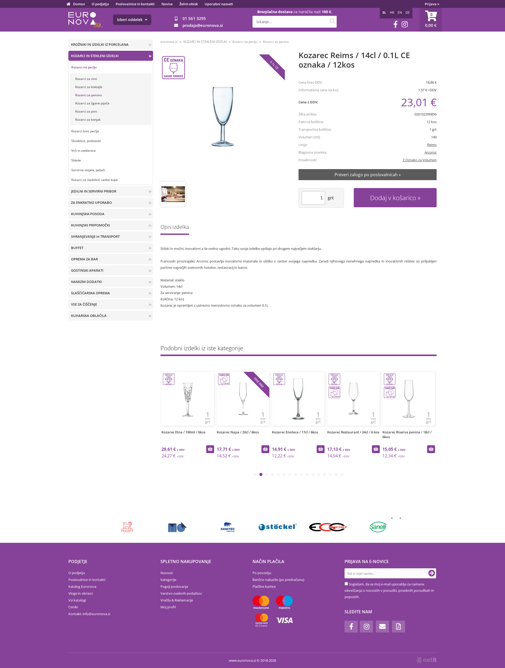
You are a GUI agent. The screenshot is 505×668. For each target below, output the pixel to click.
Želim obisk (188, 4)
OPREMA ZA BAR (84, 259)
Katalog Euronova (82, 586)
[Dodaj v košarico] (210, 449)
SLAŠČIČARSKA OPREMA (90, 293)
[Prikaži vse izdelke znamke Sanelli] (378, 527)
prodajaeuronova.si (203, 25)
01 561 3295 (194, 18)
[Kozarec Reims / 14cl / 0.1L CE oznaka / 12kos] (222, 116)
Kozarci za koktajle (88, 87)
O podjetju (100, 4)
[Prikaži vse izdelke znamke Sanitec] (228, 527)
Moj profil (168, 607)
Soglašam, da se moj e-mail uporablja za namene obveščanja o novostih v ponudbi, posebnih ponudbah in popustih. (389, 590)
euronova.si (169, 41)
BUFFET (77, 247)
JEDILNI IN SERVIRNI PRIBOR (93, 191)
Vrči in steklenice (83, 150)
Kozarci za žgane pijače (92, 103)
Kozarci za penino (88, 95)
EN (400, 12)
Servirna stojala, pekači (88, 170)
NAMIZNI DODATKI (86, 281)
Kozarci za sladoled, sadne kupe (94, 180)
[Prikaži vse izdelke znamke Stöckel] (278, 527)
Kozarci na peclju (84, 67)
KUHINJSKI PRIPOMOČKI (90, 225)
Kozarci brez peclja (85, 131)
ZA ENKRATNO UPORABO (91, 202)
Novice (167, 4)
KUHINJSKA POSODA (87, 213)
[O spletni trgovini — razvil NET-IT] (427, 660)
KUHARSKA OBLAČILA (89, 315)
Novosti (166, 572)
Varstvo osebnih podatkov (181, 593)
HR (392, 12)
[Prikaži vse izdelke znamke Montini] (177, 527)
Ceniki (73, 607)
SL (384, 12)
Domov (79, 4)
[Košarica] (431, 20)
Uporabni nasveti (219, 4)
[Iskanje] (332, 22)
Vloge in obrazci (80, 593)
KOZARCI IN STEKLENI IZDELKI (95, 55)
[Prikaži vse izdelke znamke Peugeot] (127, 527)
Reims (432, 144)
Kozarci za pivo (86, 111)
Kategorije (168, 579)
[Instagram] (405, 24)
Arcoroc (431, 152)
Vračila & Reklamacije (176, 600)
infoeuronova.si (96, 613)
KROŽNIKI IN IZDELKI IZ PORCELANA (100, 44)
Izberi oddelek (130, 19)
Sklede (76, 160)
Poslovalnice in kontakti (135, 4)
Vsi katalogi (77, 600)
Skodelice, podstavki (86, 141)
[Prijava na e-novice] (432, 573)
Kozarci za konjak (87, 119)
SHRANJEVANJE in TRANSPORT (95, 236)
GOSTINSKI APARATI (87, 270)
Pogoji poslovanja (174, 586)
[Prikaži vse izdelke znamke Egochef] (328, 527)
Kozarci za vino (86, 79)
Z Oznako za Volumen (420, 160)
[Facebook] (395, 24)
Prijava (432, 4)
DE (408, 12)
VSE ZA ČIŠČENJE (84, 304)
